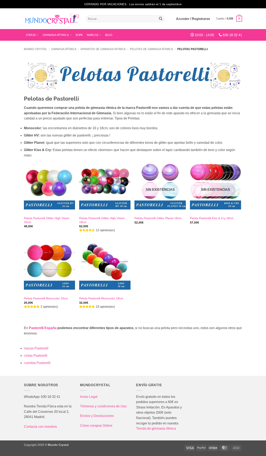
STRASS (31, 35)
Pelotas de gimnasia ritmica (151, 49)
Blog (108, 35)
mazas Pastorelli (36, 348)
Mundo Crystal (35, 49)
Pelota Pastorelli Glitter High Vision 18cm (102, 220)
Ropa (79, 35)
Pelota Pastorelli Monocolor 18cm (101, 298)
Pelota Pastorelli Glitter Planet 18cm (158, 218)
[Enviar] (160, 18)
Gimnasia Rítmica (56, 35)
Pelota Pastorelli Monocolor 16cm (46, 298)
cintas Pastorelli (35, 355)
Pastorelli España (43, 328)
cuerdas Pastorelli (37, 363)
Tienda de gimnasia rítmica (156, 428)
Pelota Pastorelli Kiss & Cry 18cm (212, 218)
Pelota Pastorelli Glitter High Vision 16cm (46, 220)
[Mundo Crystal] (52, 18)
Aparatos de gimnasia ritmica (103, 49)
